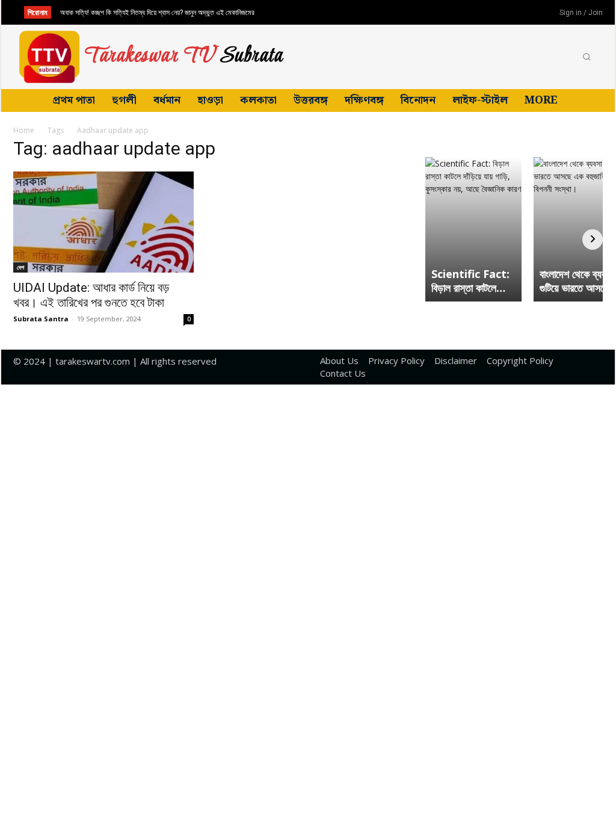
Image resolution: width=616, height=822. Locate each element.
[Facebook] (477, 13)
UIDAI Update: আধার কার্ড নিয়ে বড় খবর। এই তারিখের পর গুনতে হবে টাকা (91, 295)
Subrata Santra (41, 318)
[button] (586, 57)
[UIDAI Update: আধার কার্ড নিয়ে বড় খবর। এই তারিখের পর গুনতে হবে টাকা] (103, 222)
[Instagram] (496, 13)
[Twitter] (516, 13)
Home (23, 130)
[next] (328, 12)
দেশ (20, 267)
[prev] (309, 12)
